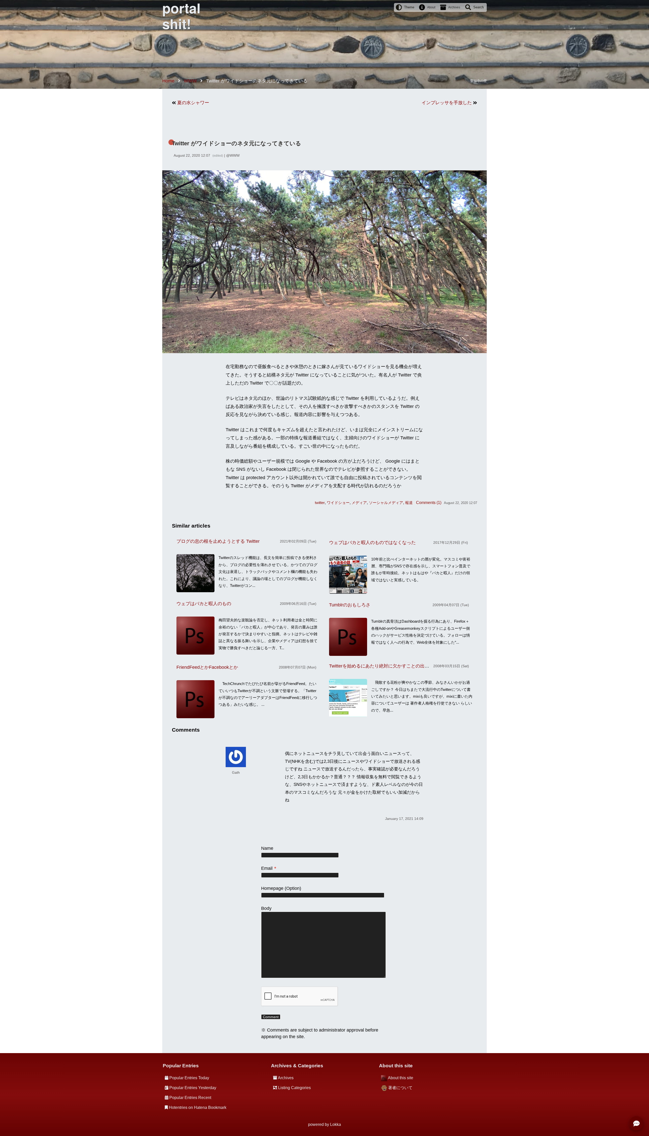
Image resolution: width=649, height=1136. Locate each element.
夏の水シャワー (193, 102)
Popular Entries (181, 1065)
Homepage (272, 888)
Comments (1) (428, 502)
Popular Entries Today (189, 1078)
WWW (235, 155)
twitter (320, 502)
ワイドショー (338, 502)
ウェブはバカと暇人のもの (203, 603)
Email (268, 868)
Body (266, 908)
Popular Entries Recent (190, 1097)
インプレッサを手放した (447, 102)
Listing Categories (294, 1088)
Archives (454, 7)
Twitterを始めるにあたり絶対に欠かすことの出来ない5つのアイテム (398, 666)
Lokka (335, 1124)
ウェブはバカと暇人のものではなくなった (372, 542)
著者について (400, 1088)
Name (267, 848)
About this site (400, 1078)
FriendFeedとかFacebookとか (207, 667)
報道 (409, 502)
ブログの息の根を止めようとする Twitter (218, 541)
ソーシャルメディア (386, 502)
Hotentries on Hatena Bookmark (197, 1107)
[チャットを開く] (636, 1123)
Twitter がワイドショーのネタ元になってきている (236, 143)
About (431, 7)
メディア (359, 502)
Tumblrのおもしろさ (349, 604)
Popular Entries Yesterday (192, 1088)
